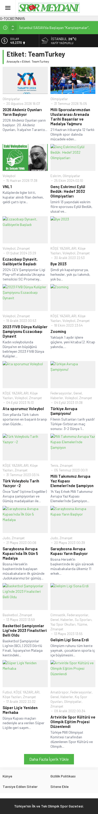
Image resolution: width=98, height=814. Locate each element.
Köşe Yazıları (12, 697)
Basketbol (10, 615)
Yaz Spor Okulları (63, 624)
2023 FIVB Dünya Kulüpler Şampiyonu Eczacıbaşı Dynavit (25, 331)
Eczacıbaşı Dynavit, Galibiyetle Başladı (20, 261)
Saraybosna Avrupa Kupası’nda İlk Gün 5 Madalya (20, 553)
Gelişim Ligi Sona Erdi (69, 639)
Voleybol (9, 176)
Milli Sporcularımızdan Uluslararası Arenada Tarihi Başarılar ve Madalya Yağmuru (70, 116)
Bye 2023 (58, 263)
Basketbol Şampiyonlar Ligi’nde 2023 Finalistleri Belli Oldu (25, 630)
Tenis (54, 465)
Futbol (7, 692)
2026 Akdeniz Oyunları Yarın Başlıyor (22, 112)
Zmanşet (23, 248)
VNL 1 (7, 186)
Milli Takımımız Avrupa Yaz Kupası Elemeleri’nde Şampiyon (72, 481)
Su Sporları (83, 620)
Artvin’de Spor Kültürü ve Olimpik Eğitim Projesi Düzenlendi (72, 722)
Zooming (58, 331)
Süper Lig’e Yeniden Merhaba (20, 710)
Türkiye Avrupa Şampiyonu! (63, 411)
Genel (77, 393)
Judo (6, 538)
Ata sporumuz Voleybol (23, 408)
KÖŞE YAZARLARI (63, 248)
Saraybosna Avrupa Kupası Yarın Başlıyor (69, 551)
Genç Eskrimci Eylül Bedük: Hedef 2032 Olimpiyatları (67, 191)
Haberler (56, 398)
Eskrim (55, 176)
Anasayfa (13, 61)
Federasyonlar (61, 393)
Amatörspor (59, 692)
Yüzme (82, 624)
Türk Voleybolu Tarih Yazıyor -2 (21, 483)
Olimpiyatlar (11, 99)
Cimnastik (57, 615)
